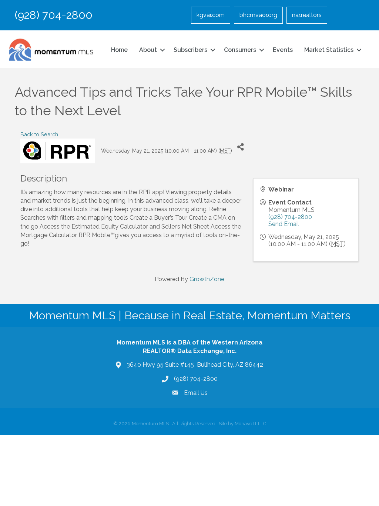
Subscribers (190, 49)
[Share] (240, 147)
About (148, 49)
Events (283, 49)
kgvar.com (211, 15)
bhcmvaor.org (258, 15)
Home (119, 49)
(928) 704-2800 (290, 216)
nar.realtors (307, 15)
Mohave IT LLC (250, 423)
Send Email (283, 223)
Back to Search (39, 134)
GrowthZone (207, 279)
